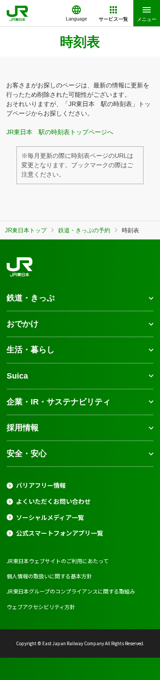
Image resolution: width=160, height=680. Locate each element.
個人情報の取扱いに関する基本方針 (49, 576)
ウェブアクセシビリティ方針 (41, 606)
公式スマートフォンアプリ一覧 (59, 533)
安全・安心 (27, 453)
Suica (17, 375)
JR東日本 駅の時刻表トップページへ (59, 132)
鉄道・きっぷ (31, 297)
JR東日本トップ (26, 230)
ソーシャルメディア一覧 (50, 517)
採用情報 (23, 427)
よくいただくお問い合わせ (53, 501)
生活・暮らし (31, 349)
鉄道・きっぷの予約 (84, 230)
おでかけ (23, 323)
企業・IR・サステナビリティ (59, 401)
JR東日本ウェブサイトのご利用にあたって (57, 561)
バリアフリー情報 (41, 485)
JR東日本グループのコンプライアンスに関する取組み (71, 591)
